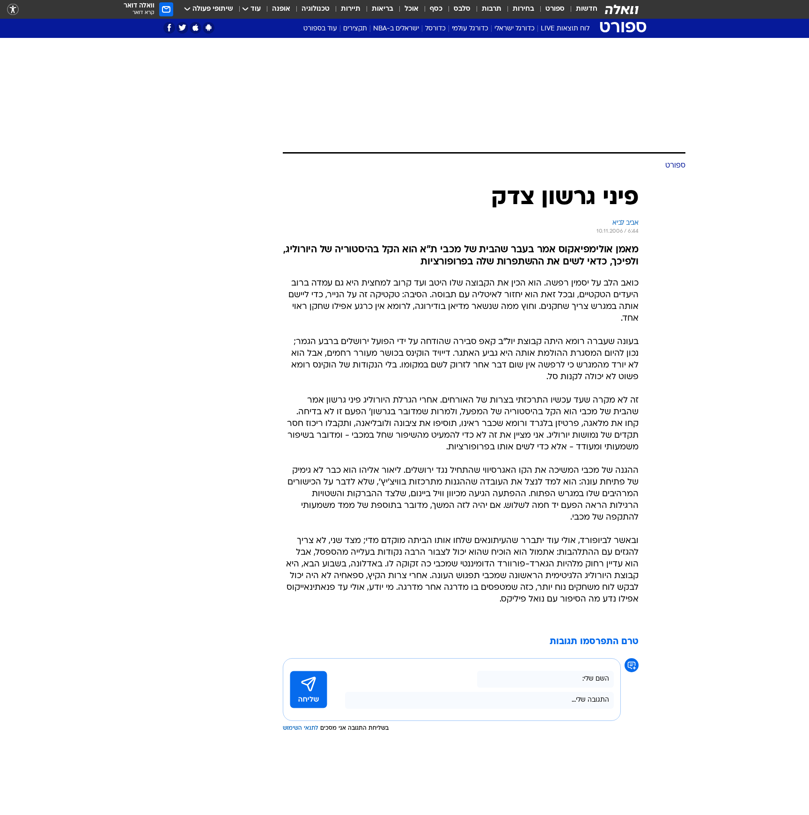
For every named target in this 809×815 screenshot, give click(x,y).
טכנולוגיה (316, 9)
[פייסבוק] (169, 28)
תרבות (491, 9)
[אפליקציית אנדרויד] (208, 28)
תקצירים (355, 29)
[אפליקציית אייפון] (195, 28)
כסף (436, 9)
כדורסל (435, 29)
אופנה (281, 9)
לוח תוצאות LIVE (565, 29)
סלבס (462, 9)
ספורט (555, 9)
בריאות (382, 9)
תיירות (350, 9)
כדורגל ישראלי (514, 29)
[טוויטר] (182, 28)
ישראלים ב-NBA (396, 29)
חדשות (586, 9)
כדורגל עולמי (470, 29)
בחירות (523, 9)
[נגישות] (13, 9)
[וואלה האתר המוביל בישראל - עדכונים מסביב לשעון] (622, 9)
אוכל (411, 9)
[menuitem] (581, 9)
